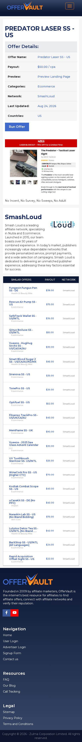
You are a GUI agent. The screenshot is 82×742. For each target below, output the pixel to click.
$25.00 (50, 460)
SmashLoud (46, 96)
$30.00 (50, 347)
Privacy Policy (12, 718)
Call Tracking (11, 691)
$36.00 (50, 318)
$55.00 (50, 332)
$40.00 (50, 417)
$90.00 (50, 431)
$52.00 (50, 403)
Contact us (10, 659)
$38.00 (50, 290)
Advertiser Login (14, 647)
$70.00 (50, 474)
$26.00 (50, 389)
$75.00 (50, 304)
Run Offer (17, 127)
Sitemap (9, 712)
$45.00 (50, 361)
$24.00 (50, 544)
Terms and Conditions (18, 724)
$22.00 (50, 559)
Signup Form (12, 653)
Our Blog (9, 685)
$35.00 (50, 375)
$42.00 (50, 530)
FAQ (6, 679)
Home (7, 635)
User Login (10, 641)
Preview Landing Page (54, 76)
